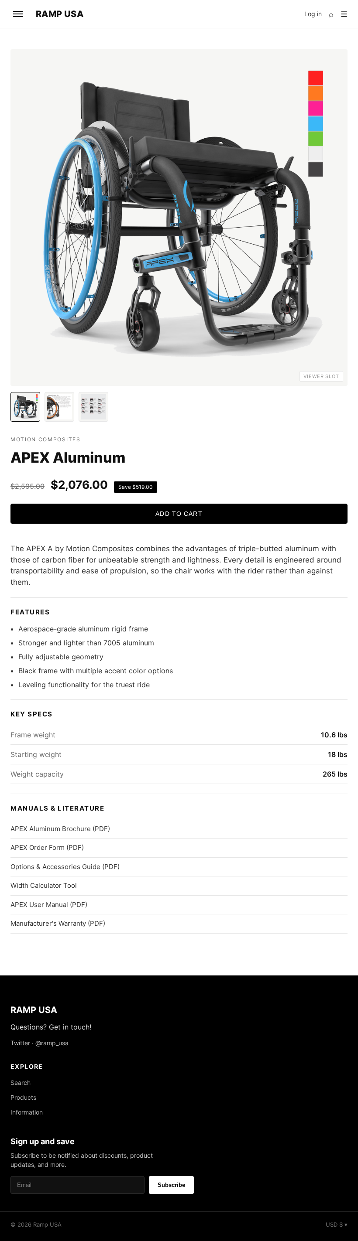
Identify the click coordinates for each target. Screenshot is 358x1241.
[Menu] (17, 13)
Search (20, 1082)
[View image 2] (59, 407)
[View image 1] (25, 407)
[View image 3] (93, 407)
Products (23, 1097)
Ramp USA (59, 14)
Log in (313, 13)
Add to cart (178, 513)
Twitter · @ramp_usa (39, 1043)
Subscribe (171, 1185)
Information (26, 1112)
